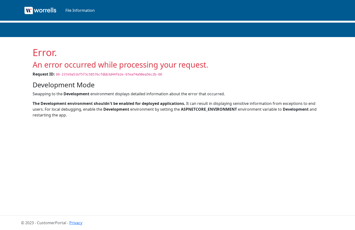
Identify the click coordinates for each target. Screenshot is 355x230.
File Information (80, 10)
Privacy (75, 222)
